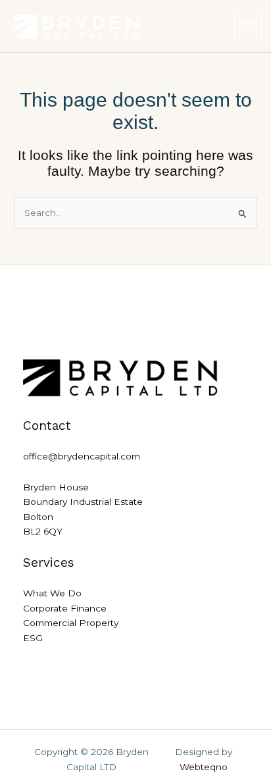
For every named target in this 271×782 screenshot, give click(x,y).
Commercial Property (70, 622)
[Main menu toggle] (248, 26)
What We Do (52, 593)
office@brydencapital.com (81, 456)
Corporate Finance (65, 608)
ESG (33, 638)
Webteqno (204, 767)
